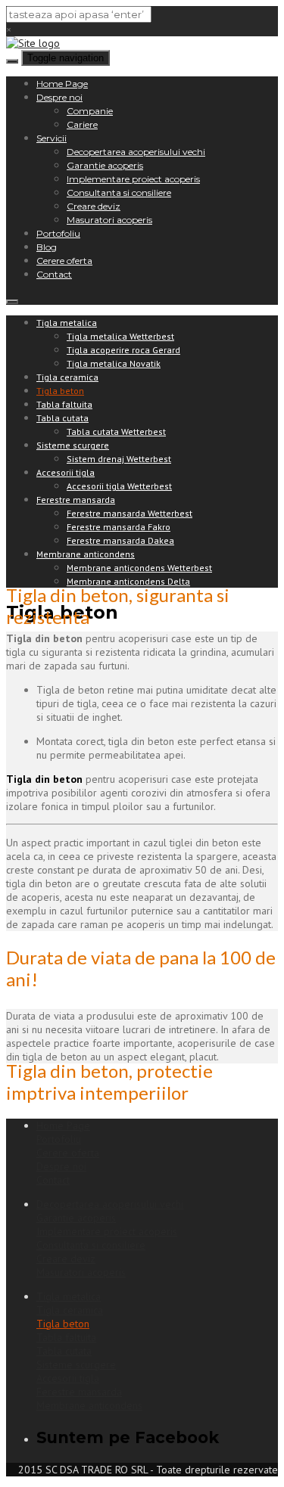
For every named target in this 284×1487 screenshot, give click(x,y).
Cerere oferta (64, 260)
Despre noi (59, 97)
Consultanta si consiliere (119, 192)
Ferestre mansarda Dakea (120, 540)
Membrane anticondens (85, 554)
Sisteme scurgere (72, 445)
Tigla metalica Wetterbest (120, 336)
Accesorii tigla (65, 472)
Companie (90, 110)
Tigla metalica (66, 322)
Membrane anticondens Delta (128, 581)
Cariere (82, 124)
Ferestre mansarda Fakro (118, 526)
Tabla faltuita (64, 404)
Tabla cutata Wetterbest (116, 431)
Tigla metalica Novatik (114, 363)
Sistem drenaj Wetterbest (119, 458)
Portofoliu (58, 233)
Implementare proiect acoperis (133, 179)
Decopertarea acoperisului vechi (136, 151)
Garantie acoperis (105, 165)
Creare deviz (93, 206)
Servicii (51, 138)
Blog (46, 247)
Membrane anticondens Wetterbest (139, 567)
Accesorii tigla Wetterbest (119, 486)
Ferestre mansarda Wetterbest (129, 513)
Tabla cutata (62, 418)
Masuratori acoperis (109, 219)
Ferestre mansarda (75, 499)
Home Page (62, 83)
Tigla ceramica (67, 377)
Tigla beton (60, 390)
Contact (54, 274)
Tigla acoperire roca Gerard (123, 349)
